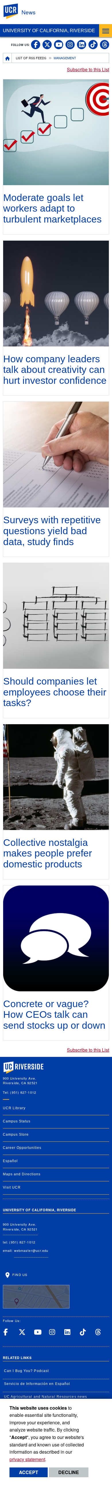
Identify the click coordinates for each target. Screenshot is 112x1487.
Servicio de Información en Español (37, 1384)
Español (10, 1161)
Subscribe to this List (88, 69)
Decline (68, 1472)
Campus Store (16, 1135)
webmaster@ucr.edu (31, 1250)
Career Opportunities (22, 1148)
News (29, 12)
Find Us (19, 1274)
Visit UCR (12, 1187)
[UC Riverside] (14, 11)
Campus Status (16, 1121)
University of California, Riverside (49, 30)
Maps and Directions (21, 1174)
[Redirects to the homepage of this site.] (7, 57)
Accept (28, 1472)
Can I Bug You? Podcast (26, 1371)
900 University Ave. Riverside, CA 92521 (20, 1226)
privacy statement (27, 1459)
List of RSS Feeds (31, 57)
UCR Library (14, 1108)
